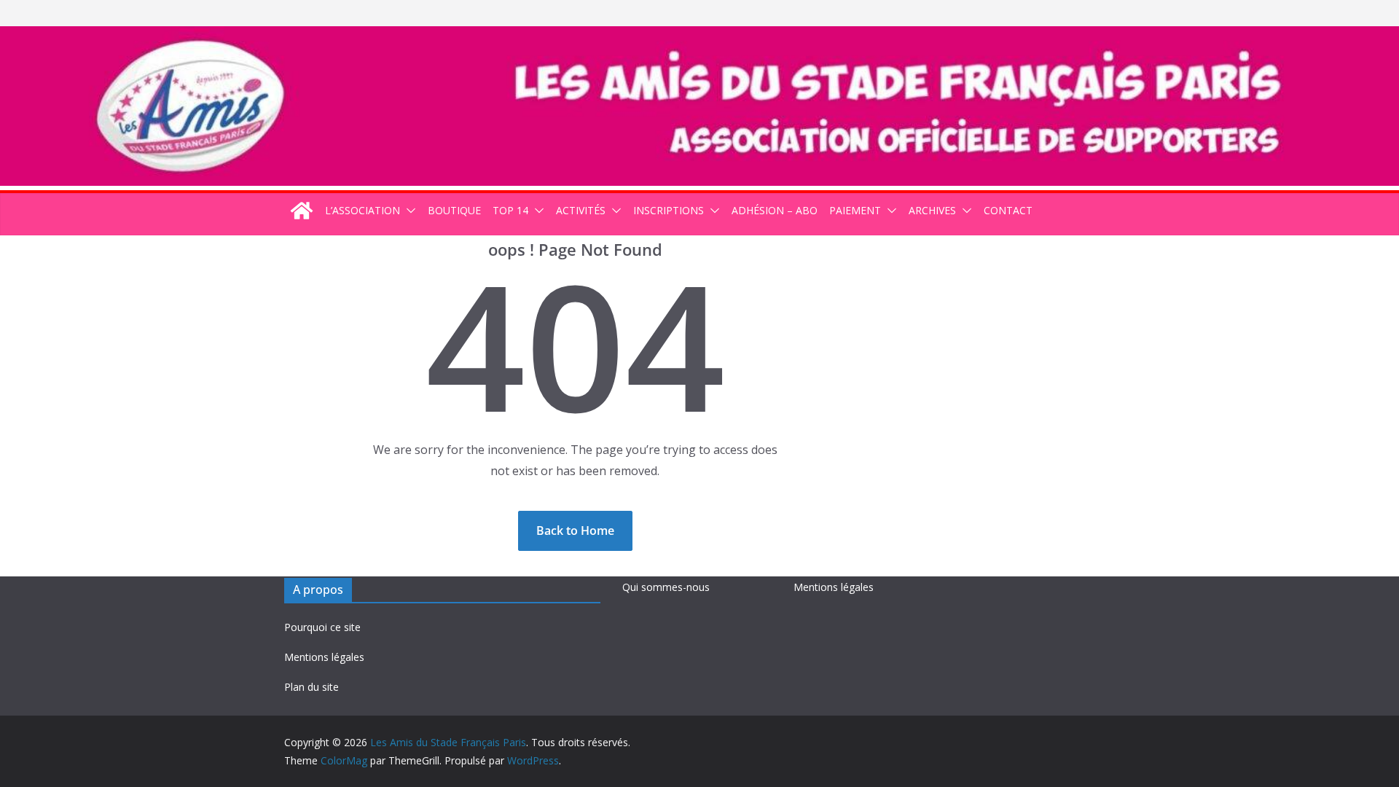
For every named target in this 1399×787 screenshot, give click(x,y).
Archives (932, 210)
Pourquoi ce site (322, 627)
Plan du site (311, 687)
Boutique (454, 210)
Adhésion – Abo (775, 210)
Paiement (855, 210)
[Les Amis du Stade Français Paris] (699, 36)
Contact (1008, 210)
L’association (362, 210)
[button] (408, 210)
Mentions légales (324, 657)
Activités (581, 210)
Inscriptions (668, 210)
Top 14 (510, 210)
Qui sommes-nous (666, 587)
